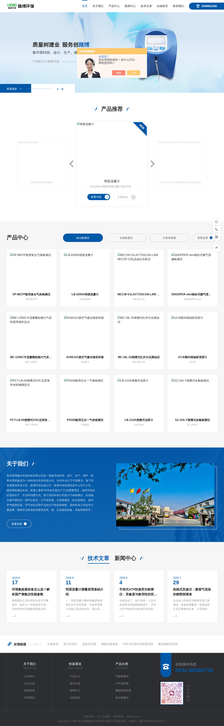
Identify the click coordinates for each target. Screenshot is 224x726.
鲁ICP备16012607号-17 (153, 721)
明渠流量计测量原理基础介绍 (84, 592)
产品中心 (114, 6)
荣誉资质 (29, 690)
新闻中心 (130, 6)
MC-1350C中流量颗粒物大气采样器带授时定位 (31, 357)
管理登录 (118, 716)
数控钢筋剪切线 (168, 644)
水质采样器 (126, 237)
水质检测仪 (82, 237)
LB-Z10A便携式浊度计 (139, 419)
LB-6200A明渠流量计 (85, 294)
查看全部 (202, 237)
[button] (58, 89)
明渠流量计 (112, 181)
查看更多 (12, 88)
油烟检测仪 (169, 237)
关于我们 (98, 6)
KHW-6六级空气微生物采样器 (85, 357)
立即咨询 (122, 197)
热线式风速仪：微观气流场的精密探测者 (192, 592)
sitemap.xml (133, 716)
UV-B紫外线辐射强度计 (192, 357)
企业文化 (29, 683)
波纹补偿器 (89, 644)
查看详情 (96, 196)
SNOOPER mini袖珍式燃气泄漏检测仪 (192, 294)
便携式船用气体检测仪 (42, 182)
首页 (85, 6)
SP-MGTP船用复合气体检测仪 (31, 294)
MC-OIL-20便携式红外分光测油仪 (139, 357)
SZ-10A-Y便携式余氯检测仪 (192, 419)
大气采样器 (122, 683)
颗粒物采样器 (123, 690)
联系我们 (178, 6)
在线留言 (162, 6)
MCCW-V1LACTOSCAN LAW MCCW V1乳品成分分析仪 (139, 294)
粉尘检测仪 (122, 697)
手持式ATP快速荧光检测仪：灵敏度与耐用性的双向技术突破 (138, 592)
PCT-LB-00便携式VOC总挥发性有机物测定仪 (31, 419)
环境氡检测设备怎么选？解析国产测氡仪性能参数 (31, 592)
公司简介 (29, 676)
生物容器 (52, 644)
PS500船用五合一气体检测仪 (85, 419)
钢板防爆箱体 (109, 644)
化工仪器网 (103, 716)
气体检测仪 (122, 676)
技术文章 (146, 6)
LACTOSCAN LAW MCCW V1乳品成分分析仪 (182, 182)
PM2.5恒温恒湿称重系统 (138, 644)
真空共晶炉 (70, 644)
